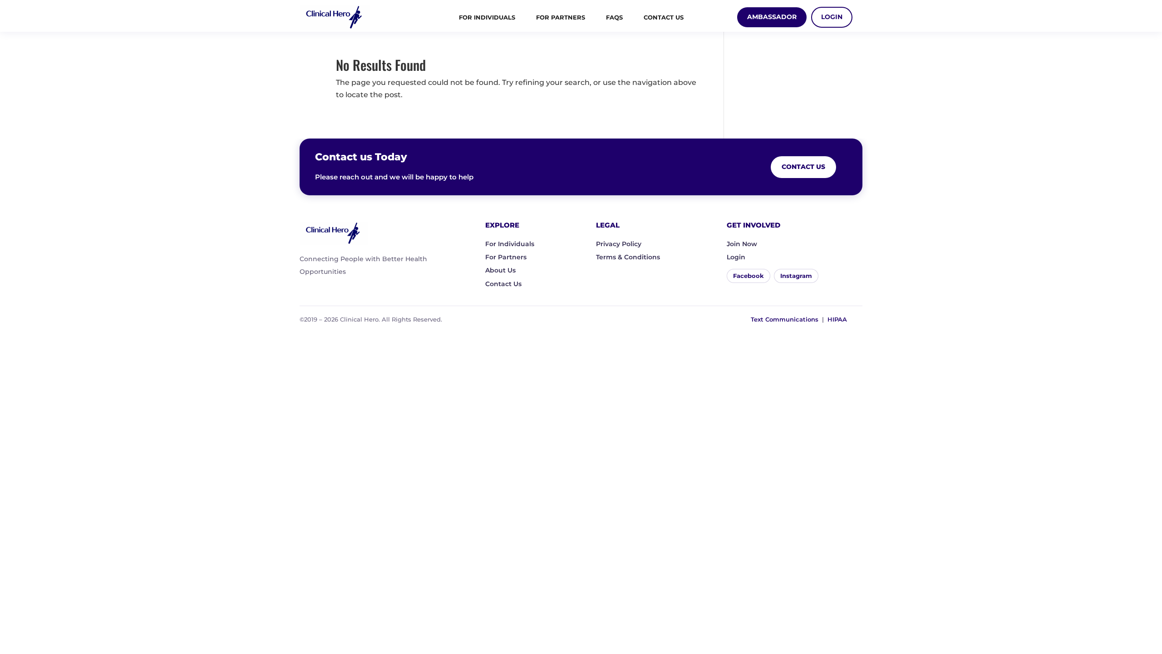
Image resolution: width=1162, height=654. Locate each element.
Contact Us (664, 17)
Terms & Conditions (628, 257)
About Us (500, 270)
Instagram (796, 275)
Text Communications (784, 319)
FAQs (614, 17)
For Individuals (487, 17)
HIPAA (837, 319)
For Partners (560, 17)
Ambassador (772, 17)
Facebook (748, 275)
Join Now (742, 244)
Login (831, 17)
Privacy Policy (618, 244)
